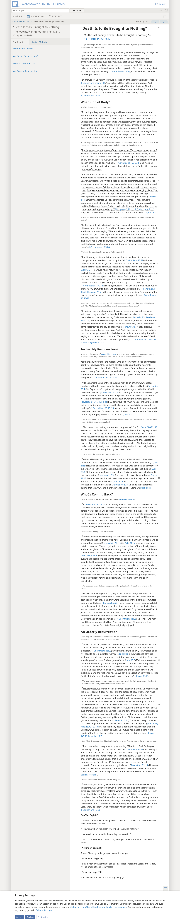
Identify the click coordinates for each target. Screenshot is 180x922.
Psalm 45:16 (142, 676)
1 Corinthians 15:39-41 (100, 247)
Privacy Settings (44, 910)
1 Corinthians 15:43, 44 (92, 285)
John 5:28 (128, 414)
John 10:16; (152, 723)
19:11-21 (102, 401)
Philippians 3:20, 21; (124, 209)
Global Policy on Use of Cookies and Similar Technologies (98, 907)
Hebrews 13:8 (128, 326)
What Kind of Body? (23, 48)
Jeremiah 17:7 (95, 736)
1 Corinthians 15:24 (108, 354)
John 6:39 (118, 481)
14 (146, 765)
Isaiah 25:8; (86, 342)
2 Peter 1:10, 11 (120, 720)
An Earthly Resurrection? (25, 56)
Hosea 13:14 (98, 342)
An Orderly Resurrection (25, 71)
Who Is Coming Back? (24, 63)
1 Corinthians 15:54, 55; (145, 339)
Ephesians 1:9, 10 (109, 392)
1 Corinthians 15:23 (101, 650)
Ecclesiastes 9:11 (89, 774)
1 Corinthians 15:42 (133, 260)
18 (88, 320)
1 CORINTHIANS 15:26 (97, 39)
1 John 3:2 (151, 212)
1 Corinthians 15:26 (120, 71)
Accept (19, 917)
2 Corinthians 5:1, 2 (144, 209)
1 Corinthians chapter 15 (93, 83)
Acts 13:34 (86, 269)
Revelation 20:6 (120, 484)
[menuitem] (166, 10)
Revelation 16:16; (89, 401)
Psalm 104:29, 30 (148, 427)
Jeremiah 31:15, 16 (112, 543)
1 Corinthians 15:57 (133, 749)
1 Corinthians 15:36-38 (128, 162)
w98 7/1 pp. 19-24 (23, 21)
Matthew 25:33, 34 (90, 726)
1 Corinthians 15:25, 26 (102, 408)
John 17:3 (130, 660)
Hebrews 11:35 (106, 475)
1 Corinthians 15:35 (90, 95)
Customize (43, 917)
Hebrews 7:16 (94, 292)
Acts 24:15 (130, 543)
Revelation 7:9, (138, 765)
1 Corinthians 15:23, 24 (106, 377)
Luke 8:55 (123, 653)
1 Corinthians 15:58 (90, 809)
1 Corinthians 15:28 (126, 618)
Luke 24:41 (145, 487)
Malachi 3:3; (139, 317)
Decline (30, 917)
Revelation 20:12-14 (126, 499)
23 (116, 603)
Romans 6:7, (109, 603)
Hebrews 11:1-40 (89, 555)
